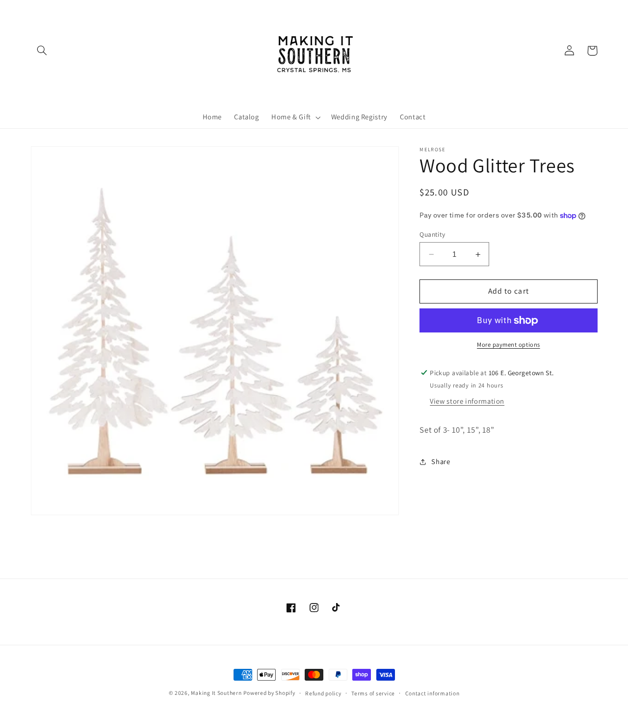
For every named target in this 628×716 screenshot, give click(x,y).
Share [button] (440, 461)
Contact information (432, 693)
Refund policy (323, 693)
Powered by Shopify (269, 692)
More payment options (508, 345)
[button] (42, 50)
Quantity (432, 234)
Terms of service (373, 693)
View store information (467, 401)
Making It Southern (216, 692)
